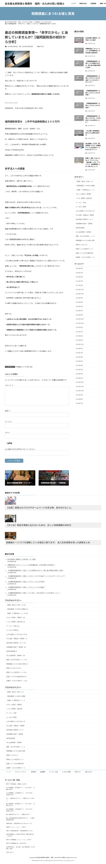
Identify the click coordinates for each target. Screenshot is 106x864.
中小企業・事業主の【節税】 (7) (16, 638)
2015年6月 (79, 336)
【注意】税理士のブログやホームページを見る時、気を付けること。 (39, 507)
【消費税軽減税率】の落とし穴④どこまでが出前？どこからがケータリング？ (36, 576)
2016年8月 (79, 302)
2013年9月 (79, 395)
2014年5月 (79, 361)
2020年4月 (79, 268)
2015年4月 (79, 340)
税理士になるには (81, 245)
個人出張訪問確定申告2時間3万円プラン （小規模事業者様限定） (20, 819)
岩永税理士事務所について (84, 219)
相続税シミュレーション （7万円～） (16, 827)
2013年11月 (80, 386)
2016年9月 (79, 298)
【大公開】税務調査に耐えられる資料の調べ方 (92, 133)
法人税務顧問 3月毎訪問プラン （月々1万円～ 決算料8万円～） (20, 793)
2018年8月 (79, 277)
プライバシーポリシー (21, 772)
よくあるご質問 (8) (12, 630)
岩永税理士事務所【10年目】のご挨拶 (21, 559)
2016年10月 (80, 294)
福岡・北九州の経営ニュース (85, 236)
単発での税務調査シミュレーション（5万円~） (19, 839)
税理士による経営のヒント (84, 249)
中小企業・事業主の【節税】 (85, 215)
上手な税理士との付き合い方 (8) (16, 634)
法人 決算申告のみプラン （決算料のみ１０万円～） (20, 799)
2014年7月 (79, 353)
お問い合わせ (88, 772)
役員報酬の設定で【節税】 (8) (16, 647)
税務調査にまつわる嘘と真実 (24, 367)
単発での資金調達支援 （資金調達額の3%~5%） (19, 830)
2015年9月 (79, 327)
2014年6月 (79, 357)
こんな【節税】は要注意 (84, 198)
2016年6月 (79, 306)
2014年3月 (79, 370)
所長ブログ (78, 772)
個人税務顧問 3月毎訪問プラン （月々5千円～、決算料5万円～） (20, 810)
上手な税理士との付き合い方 (85, 211)
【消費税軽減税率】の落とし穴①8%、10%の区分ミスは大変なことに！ (34, 593)
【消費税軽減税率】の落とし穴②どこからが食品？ (92, 105)
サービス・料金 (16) (12, 626)
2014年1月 (79, 378)
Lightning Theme (52, 860)
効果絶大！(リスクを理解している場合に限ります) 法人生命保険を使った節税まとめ (48, 542)
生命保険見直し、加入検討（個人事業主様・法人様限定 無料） (20, 847)
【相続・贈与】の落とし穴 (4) (16, 605)
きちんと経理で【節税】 (84, 194)
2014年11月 (80, 344)
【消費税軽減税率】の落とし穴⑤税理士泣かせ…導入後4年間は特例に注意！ (35, 570)
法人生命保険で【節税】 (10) (15, 655)
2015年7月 (79, 332)
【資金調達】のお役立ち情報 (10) (17, 609)
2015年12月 (80, 319)
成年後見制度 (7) (11, 651)
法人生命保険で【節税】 (84, 232)
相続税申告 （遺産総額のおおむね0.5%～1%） (19, 823)
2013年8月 (79, 399)
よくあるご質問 (81, 207)
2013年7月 (79, 403)
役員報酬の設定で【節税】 (84, 223)
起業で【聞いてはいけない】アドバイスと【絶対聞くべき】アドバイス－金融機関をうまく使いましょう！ (92, 162)
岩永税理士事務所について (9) (16, 643)
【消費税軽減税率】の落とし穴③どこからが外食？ (92, 93)
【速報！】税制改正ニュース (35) (17, 613)
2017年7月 (79, 281)
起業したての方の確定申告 (84, 253)
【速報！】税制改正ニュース (85, 190)
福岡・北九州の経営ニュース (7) (16, 660)
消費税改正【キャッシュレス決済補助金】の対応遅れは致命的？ (92, 51)
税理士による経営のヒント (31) (16, 672)
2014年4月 (79, 365)
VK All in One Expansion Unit (66, 860)
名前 (7, 411)
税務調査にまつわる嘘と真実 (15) (17, 664)
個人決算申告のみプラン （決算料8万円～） (18, 814)
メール (8, 422)
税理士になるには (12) (13, 668)
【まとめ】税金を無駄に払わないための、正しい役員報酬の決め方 (38, 525)
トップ (9, 772)
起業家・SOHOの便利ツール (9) (16, 681)
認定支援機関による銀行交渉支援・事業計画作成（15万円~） (19, 835)
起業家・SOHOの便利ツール (85, 257)
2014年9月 (79, 348)
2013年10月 (80, 391)
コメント (9, 385)
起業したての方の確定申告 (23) (16, 676)
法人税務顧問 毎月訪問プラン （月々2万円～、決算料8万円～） (20, 788)
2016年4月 (79, 315)
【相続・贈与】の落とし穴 (84, 181)
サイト (7, 433)
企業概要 (42, 772)
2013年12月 (80, 382)
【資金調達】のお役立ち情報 (85, 185)
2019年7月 (79, 273)
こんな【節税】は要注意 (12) (15, 622)
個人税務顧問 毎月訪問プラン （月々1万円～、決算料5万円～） (20, 804)
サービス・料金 (81, 202)
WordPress (42, 860)
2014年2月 (79, 374)
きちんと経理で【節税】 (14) (15, 617)
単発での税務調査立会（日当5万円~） (16, 843)
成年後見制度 (80, 228)
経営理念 (33, 772)
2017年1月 (79, 285)
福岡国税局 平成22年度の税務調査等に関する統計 (24, 108)
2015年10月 (80, 323)
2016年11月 (80, 289)
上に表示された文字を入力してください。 (20, 449)
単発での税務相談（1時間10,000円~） (17, 784)
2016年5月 (79, 310)
